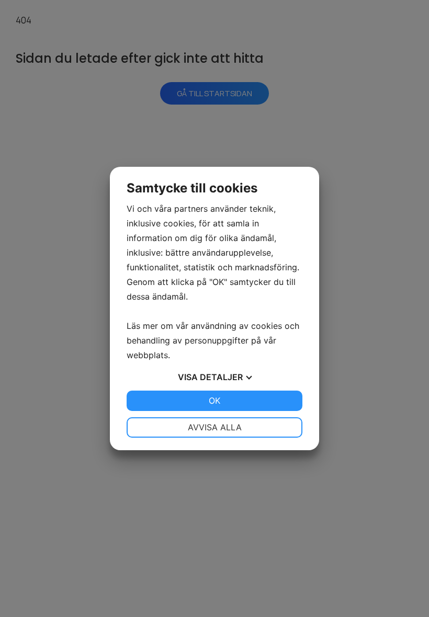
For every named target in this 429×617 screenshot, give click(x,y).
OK (214, 400)
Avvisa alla (215, 427)
